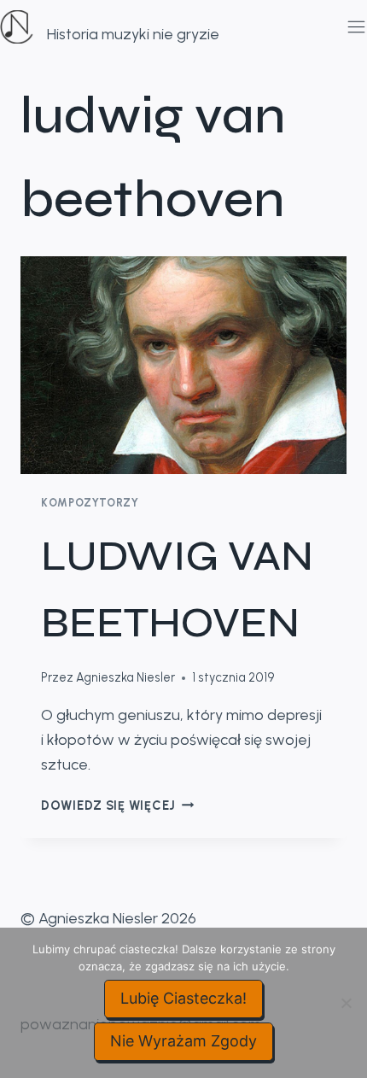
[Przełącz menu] (353, 26)
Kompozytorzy (90, 502)
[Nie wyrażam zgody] (345, 1002)
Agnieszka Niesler (125, 677)
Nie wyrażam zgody (183, 1041)
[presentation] (183, 365)
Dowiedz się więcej (118, 805)
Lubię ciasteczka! (183, 998)
